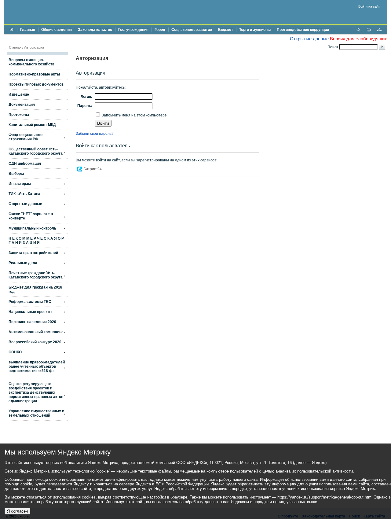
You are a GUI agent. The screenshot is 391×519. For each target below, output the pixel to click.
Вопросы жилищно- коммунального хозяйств (31, 62)
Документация (22, 104)
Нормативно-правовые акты (34, 74)
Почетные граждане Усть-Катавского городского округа (36, 275)
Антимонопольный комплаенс (36, 332)
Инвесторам (20, 184)
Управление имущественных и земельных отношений (36, 413)
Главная (27, 30)
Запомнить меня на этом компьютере (134, 115)
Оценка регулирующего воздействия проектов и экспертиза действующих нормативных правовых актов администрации (36, 392)
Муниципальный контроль (32, 228)
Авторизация (34, 47)
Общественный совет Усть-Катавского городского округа (36, 151)
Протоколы (19, 114)
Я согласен (17, 511)
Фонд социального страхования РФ (25, 137)
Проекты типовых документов (36, 84)
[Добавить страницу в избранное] (358, 30)
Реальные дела (23, 263)
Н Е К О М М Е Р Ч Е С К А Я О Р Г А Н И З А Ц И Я (36, 240)
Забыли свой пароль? (95, 133)
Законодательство (95, 30)
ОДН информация (25, 163)
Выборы (16, 173)
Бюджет (225, 30)
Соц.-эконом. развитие (191, 30)
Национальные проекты (30, 312)
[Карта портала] (379, 30)
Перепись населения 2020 (32, 322)
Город (160, 30)
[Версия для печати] (369, 30)
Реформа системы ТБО (30, 302)
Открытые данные (309, 38)
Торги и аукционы (255, 30)
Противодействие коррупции (303, 30)
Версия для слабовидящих (358, 38)
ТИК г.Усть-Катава (24, 194)
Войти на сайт (369, 6)
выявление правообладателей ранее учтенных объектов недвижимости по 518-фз (37, 366)
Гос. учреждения (133, 30)
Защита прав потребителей (33, 253)
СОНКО (15, 352)
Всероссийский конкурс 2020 (35, 342)
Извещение (19, 94)
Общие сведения (56, 30)
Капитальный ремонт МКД (32, 125)
